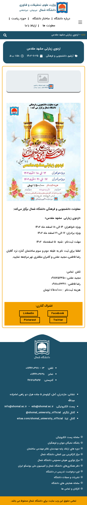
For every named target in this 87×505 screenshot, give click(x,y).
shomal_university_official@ (43, 412)
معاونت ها (49, 25)
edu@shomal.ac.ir (42, 406)
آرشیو (70, 56)
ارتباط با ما (30, 25)
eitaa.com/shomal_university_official (40, 418)
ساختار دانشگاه (41, 18)
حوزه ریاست (18, 18)
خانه (83, 35)
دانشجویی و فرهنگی (56, 56)
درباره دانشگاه (62, 18)
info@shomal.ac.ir (15, 406)
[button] (80, 22)
